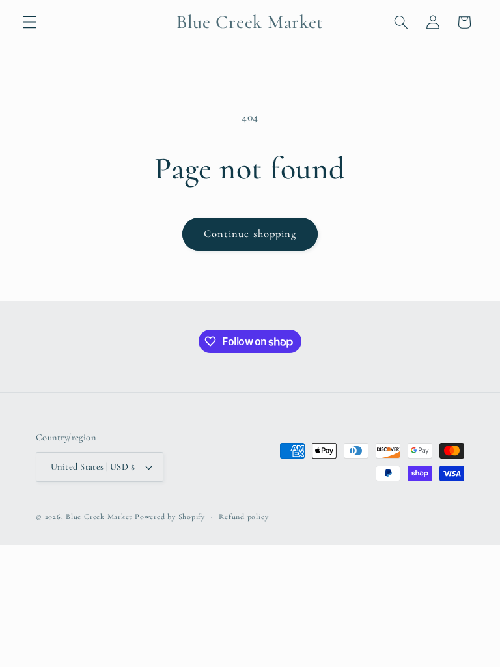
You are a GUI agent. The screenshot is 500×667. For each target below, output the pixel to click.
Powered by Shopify (170, 516)
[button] (30, 22)
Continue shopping (250, 233)
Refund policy (243, 516)
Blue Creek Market (99, 516)
